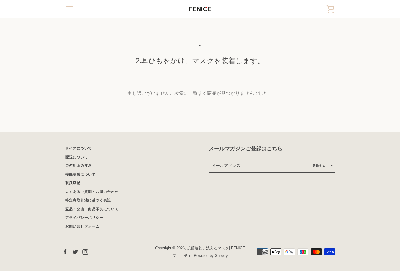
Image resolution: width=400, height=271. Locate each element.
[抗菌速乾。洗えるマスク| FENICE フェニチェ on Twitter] (75, 251)
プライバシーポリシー (84, 218)
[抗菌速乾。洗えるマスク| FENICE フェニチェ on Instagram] (85, 251)
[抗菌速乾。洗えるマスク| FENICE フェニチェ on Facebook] (65, 251)
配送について (76, 157)
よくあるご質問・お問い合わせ (92, 192)
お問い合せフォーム (82, 226)
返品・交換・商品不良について (92, 209)
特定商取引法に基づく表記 (88, 200)
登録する (319, 165)
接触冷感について (80, 174)
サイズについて (78, 148)
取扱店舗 (73, 183)
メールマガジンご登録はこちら (246, 149)
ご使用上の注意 (78, 166)
